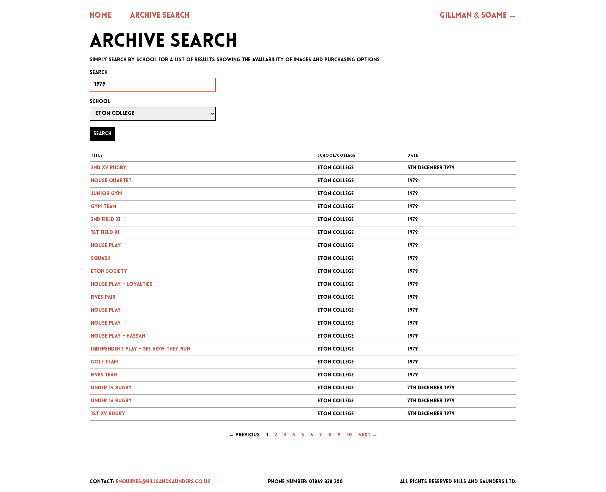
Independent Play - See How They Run (140, 349)
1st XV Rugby (108, 414)
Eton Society (109, 271)
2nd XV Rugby (109, 168)
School (100, 101)
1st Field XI (105, 232)
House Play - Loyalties (121, 284)
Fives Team (104, 375)
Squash (100, 258)
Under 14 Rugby (111, 388)
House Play (106, 245)
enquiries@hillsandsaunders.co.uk (163, 481)
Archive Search (159, 16)
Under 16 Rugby (111, 401)
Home (100, 16)
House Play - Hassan (118, 336)
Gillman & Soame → (478, 16)
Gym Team (103, 206)
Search (99, 72)
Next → (367, 435)
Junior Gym (106, 193)
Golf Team (104, 362)
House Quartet (111, 180)
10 (349, 435)
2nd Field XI (106, 219)
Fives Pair (103, 297)
